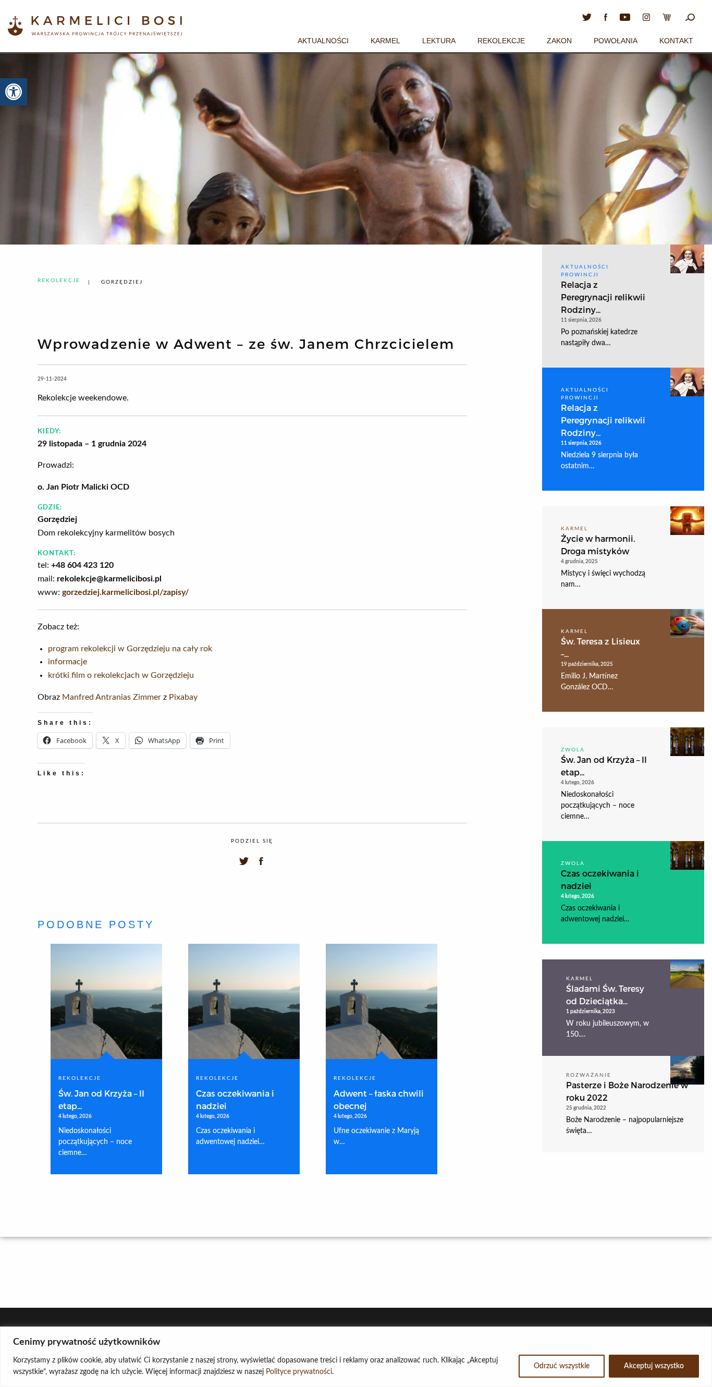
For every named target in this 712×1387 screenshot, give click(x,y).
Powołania (615, 40)
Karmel (385, 40)
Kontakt (676, 40)
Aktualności (323, 40)
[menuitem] (323, 39)
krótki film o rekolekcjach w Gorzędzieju (121, 675)
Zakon (559, 40)
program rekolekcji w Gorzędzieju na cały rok (130, 648)
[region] (356, 1357)
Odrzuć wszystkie (562, 1366)
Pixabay (183, 697)
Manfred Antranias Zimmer (111, 697)
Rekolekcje (501, 40)
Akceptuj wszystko (654, 1366)
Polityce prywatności (299, 1372)
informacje (67, 662)
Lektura (439, 40)
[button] (13, 91)
